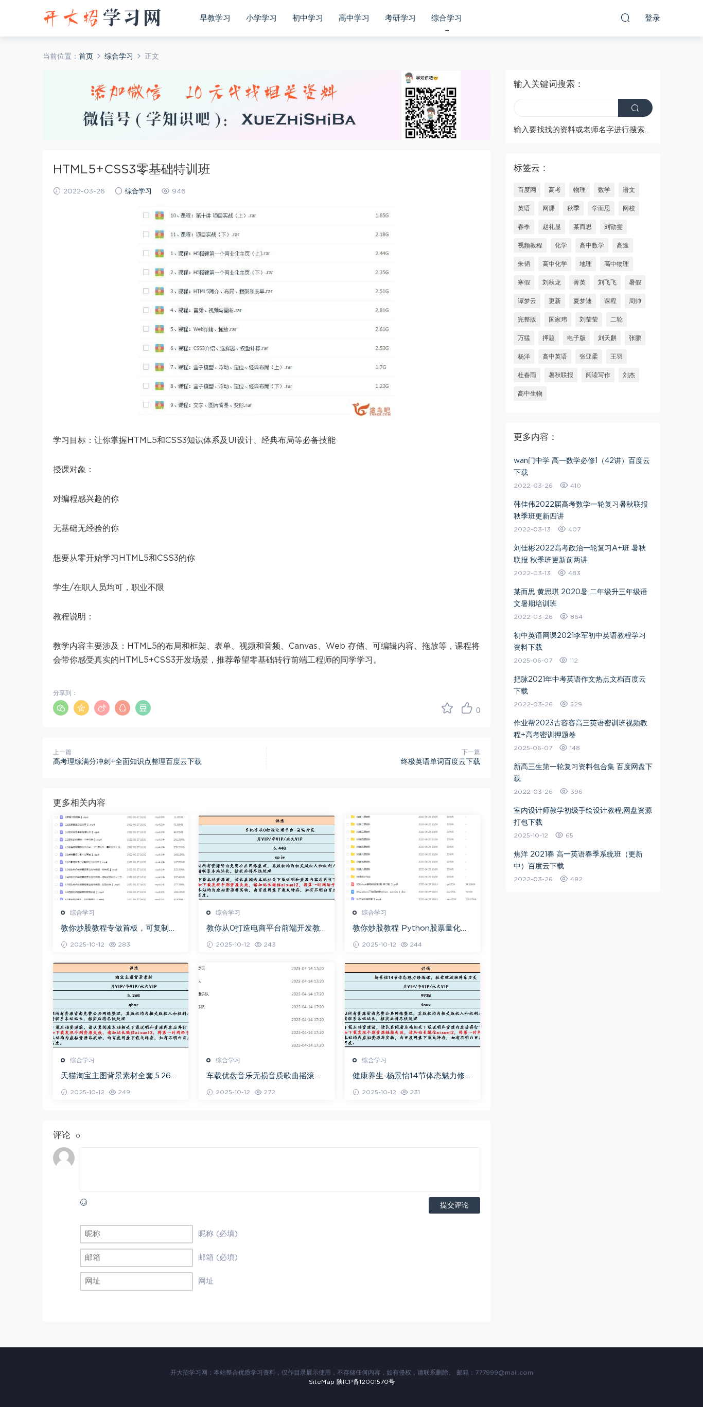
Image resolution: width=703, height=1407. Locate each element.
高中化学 (554, 264)
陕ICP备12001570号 (366, 1382)
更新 (555, 301)
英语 (524, 208)
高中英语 (554, 356)
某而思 (582, 227)
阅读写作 (598, 375)
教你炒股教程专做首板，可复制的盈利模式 (119, 929)
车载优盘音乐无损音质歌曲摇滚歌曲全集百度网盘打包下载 (264, 1076)
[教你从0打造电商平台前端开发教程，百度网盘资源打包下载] (266, 857)
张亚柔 (588, 356)
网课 (548, 208)
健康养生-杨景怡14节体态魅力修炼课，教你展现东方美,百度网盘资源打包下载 (412, 1076)
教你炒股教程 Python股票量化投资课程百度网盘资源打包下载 (410, 929)
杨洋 (524, 356)
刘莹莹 (588, 319)
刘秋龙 (551, 282)
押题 (548, 338)
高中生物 (530, 393)
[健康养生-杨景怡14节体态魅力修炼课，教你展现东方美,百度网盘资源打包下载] (412, 1005)
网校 (629, 208)
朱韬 (524, 264)
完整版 (527, 319)
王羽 (616, 356)
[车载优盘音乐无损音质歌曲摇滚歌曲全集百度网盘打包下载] (266, 1005)
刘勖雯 (613, 227)
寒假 (524, 282)
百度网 (527, 190)
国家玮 (558, 319)
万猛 (524, 338)
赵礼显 (551, 227)
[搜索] (625, 17)
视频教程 (530, 245)
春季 (524, 227)
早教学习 (215, 18)
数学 (604, 190)
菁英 (579, 282)
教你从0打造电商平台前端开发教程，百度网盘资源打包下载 (263, 929)
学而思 (601, 208)
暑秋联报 (561, 375)
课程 (610, 301)
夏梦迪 (582, 301)
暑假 (635, 282)
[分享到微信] (60, 708)
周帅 (635, 301)
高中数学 (591, 245)
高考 (555, 190)
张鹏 (635, 338)
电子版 (576, 338)
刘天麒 (607, 338)
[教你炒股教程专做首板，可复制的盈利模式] (120, 857)
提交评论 (454, 1205)
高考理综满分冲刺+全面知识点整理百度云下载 (127, 761)
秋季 (573, 208)
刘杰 (629, 375)
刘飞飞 (607, 282)
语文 (629, 190)
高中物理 (616, 264)
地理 (585, 264)
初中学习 (307, 18)
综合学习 (446, 18)
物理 (579, 190)
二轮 (616, 319)
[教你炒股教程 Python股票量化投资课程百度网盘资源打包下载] (412, 857)
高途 (623, 245)
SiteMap (322, 1382)
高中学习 (354, 18)
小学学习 (261, 18)
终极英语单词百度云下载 (440, 761)
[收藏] (447, 708)
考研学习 (400, 18)
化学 (561, 245)
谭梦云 (527, 301)
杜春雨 (527, 375)
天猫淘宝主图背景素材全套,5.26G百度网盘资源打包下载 (119, 1076)
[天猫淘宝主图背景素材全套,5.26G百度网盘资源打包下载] (120, 1005)
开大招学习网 (102, 18)
